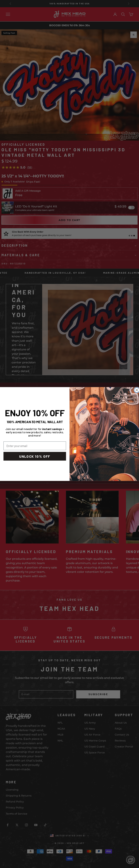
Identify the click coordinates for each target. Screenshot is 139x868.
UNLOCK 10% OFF (34, 456)
